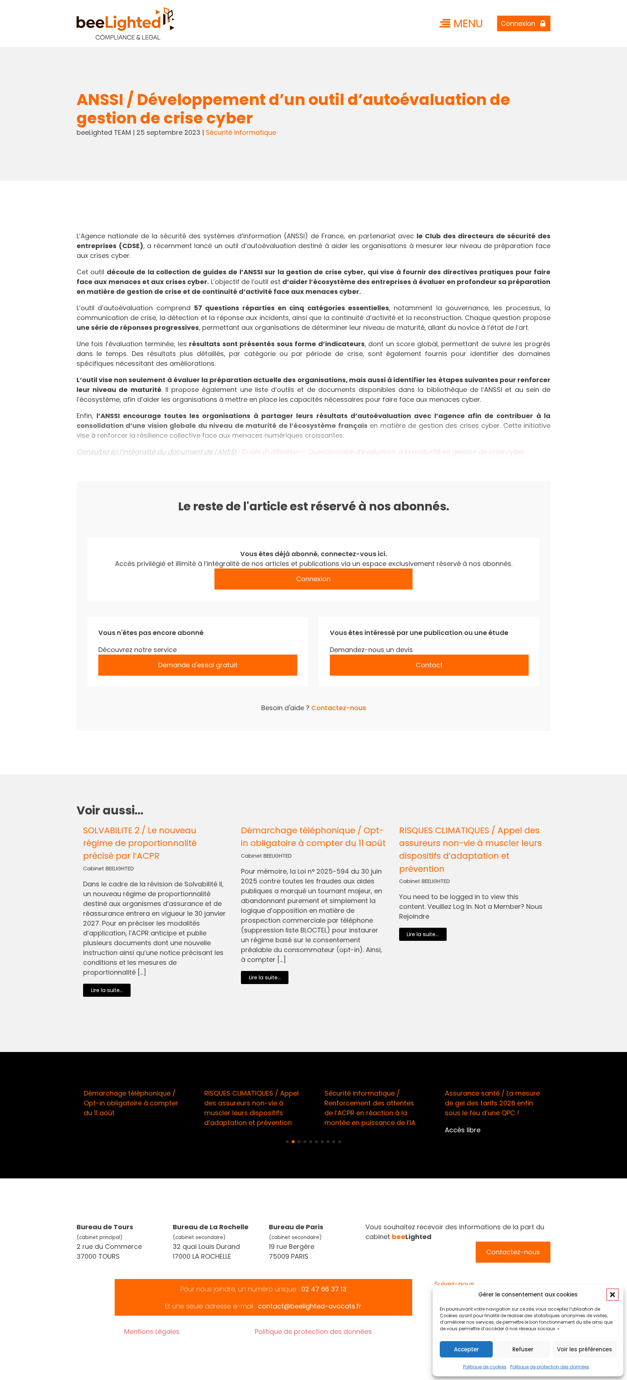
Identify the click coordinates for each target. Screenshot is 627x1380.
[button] (612, 1294)
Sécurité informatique (241, 132)
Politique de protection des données (549, 1367)
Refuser (522, 1349)
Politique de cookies (485, 1367)
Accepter (466, 1349)
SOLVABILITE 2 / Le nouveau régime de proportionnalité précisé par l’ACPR (140, 843)
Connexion (313, 578)
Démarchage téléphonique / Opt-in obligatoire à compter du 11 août (313, 836)
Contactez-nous (338, 707)
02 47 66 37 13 (324, 1289)
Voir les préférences (584, 1349)
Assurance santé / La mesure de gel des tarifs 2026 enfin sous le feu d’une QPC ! (492, 1103)
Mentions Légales (152, 1331)
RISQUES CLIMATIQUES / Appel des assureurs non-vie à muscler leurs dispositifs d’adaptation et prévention (470, 849)
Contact (429, 664)
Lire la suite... (107, 990)
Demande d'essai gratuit (198, 664)
